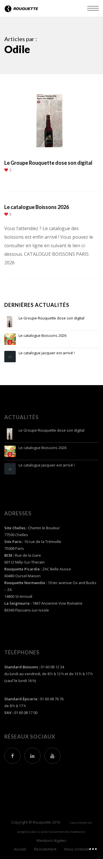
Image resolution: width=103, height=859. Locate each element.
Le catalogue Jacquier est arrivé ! (47, 353)
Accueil (20, 849)
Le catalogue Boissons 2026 (42, 335)
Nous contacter (77, 849)
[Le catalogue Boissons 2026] (10, 339)
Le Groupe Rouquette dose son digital (51, 318)
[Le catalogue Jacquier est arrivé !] (10, 356)
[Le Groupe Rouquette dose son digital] (10, 321)
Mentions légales (51, 840)
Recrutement (45, 849)
